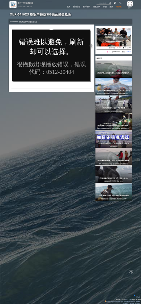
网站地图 (138, 301)
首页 (68, 6)
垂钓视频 (86, 6)
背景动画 (138, 297)
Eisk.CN (127, 299)
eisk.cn (129, 52)
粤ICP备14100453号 (129, 301)
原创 (105, 6)
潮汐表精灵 (137, 303)
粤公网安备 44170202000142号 (115, 301)
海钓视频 (113, 48)
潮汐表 (118, 6)
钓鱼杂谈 (96, 6)
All (131, 299)
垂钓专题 (76, 6)
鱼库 (111, 6)
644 (130, 48)
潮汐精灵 (132, 303)
